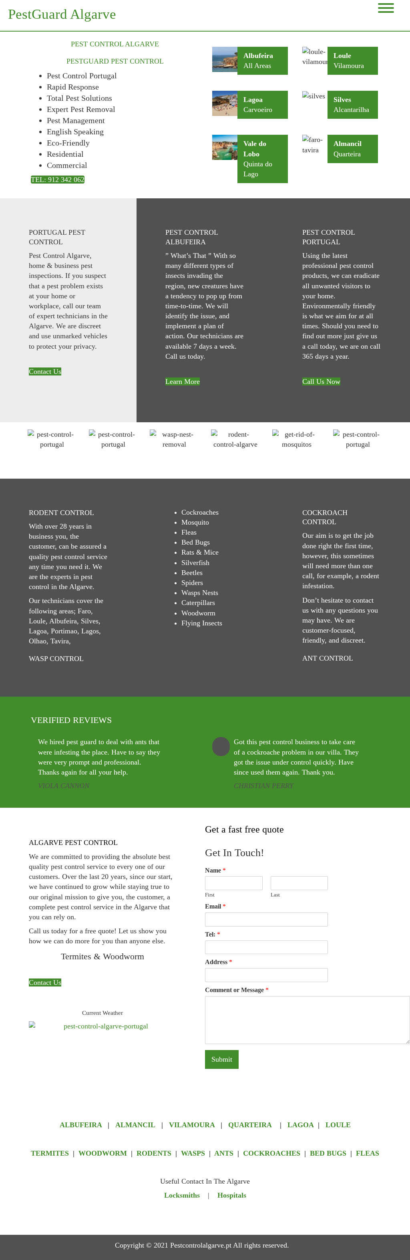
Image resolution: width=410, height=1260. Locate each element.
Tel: (212, 934)
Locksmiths (182, 1195)
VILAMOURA (193, 1125)
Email (215, 906)
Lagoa (253, 100)
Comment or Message (237, 989)
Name (215, 870)
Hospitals (231, 1195)
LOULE (338, 1125)
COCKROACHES (271, 1153)
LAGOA (300, 1125)
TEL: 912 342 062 (57, 180)
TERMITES (50, 1153)
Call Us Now (321, 381)
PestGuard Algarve (62, 14)
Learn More (182, 381)
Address (218, 961)
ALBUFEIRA (82, 1125)
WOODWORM (102, 1153)
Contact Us (45, 371)
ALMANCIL (135, 1125)
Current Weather (102, 1013)
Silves (342, 100)
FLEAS (367, 1153)
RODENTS (154, 1153)
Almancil (348, 144)
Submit (221, 1059)
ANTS (223, 1153)
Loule (342, 56)
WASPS (193, 1153)
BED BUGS (328, 1153)
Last (275, 895)
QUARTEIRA (250, 1125)
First (210, 895)
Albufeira (258, 56)
